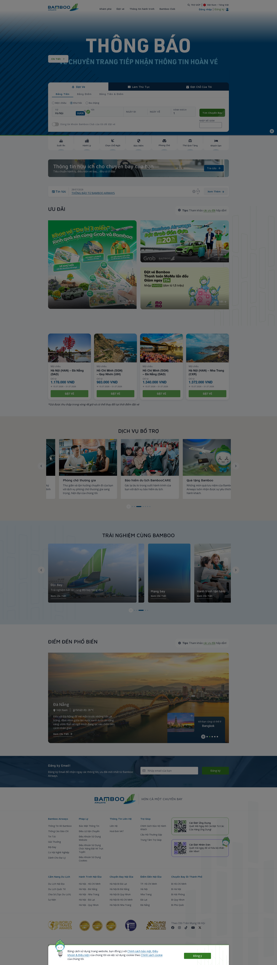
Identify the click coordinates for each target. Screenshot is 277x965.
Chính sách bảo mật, (139, 951)
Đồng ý (197, 956)
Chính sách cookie (152, 955)
